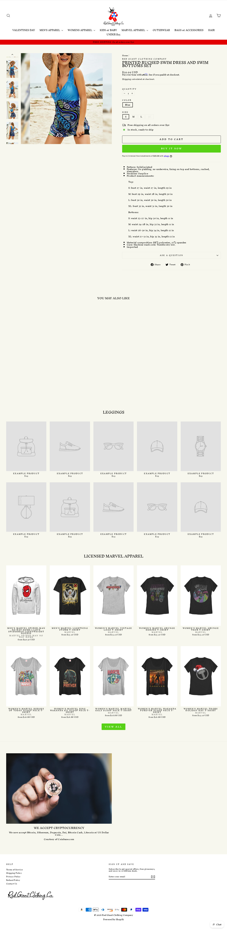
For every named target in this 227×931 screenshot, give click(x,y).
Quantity (129, 89)
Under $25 (113, 34)
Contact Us (11, 883)
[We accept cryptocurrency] (59, 788)
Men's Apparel (50, 30)
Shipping (126, 79)
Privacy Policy (13, 876)
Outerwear (161, 30)
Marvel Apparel (134, 30)
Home (125, 55)
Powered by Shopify (113, 919)
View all (113, 726)
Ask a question (171, 255)
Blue (127, 105)
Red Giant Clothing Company (144, 59)
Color (127, 100)
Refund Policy (13, 880)
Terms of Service (14, 869)
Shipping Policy (14, 873)
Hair (211, 30)
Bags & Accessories (189, 30)
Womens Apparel (80, 30)
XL (149, 117)
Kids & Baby (108, 30)
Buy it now (171, 148)
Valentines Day (23, 30)
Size (125, 112)
